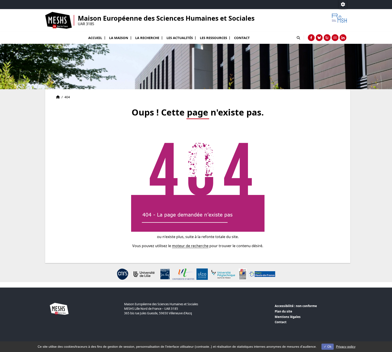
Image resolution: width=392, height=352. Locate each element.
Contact (242, 37)
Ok (328, 346)
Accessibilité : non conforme (296, 306)
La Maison (118, 37)
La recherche (147, 37)
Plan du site (283, 311)
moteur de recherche (190, 245)
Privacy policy (345, 346)
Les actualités (180, 37)
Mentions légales (288, 317)
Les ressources (213, 37)
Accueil (95, 37)
